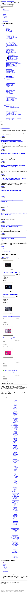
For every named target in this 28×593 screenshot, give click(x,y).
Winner (15, 508)
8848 (15, 402)
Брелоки (7, 28)
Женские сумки (9, 84)
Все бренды (3, 257)
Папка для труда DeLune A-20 (11, 372)
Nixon (15, 463)
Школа (4, 105)
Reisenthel (15, 479)
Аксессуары (5, 25)
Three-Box (15, 494)
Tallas (15, 489)
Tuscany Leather (15, 500)
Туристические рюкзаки (11, 74)
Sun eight (15, 487)
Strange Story (15, 486)
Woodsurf (15, 509)
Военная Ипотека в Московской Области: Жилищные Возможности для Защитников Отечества (13, 179)
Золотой (15, 531)
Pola (15, 471)
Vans (15, 503)
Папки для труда (9, 108)
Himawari (15, 441)
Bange (15, 411)
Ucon (15, 501)
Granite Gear (15, 434)
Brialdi (15, 415)
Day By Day (15, 421)
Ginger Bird (15, 433)
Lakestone (15, 447)
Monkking (15, 459)
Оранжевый (15, 539)
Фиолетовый (15, 553)
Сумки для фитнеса (10, 99)
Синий (15, 551)
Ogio (15, 466)
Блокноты (8, 26)
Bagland (15, 410)
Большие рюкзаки (10, 35)
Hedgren (15, 438)
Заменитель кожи (15, 528)
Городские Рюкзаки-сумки (12, 37)
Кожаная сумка (9, 87)
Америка (15, 516)
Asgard (15, 406)
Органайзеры (9, 31)
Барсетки (8, 79)
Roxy (15, 480)
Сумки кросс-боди (10, 100)
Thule (15, 495)
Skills (15, 482)
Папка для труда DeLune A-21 (11, 359)
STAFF (15, 483)
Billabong (15, 412)
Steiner (15, 484)
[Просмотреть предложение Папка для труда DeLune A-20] (10, 370)
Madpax (15, 452)
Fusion (15, 431)
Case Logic (15, 418)
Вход (4, 9)
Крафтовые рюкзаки (10, 50)
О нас (4, 14)
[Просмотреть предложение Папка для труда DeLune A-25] (8, 269)
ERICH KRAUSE (15, 425)
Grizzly (15, 435)
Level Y (15, 449)
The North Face (15, 491)
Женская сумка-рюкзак (11, 44)
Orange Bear (15, 467)
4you (15, 401)
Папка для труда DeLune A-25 (11, 272)
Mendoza (15, 455)
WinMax (15, 507)
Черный (15, 556)
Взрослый (15, 523)
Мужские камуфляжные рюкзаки (13, 60)
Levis (15, 450)
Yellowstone (15, 511)
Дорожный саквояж (10, 83)
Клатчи (7, 86)
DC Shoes (15, 422)
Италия (7, 257)
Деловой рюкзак (9, 38)
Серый (15, 550)
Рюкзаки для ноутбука (11, 67)
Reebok (15, 477)
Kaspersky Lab (15, 443)
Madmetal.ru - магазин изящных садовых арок (11, 190)
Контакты (5, 19)
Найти (2, 7)
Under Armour (15, 502)
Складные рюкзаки (10, 70)
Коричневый (15, 535)
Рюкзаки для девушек (13, 56)
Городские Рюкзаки (10, 36)
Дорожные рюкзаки (10, 42)
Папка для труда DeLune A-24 (11, 294)
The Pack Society (15, 493)
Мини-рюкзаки (9, 51)
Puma (15, 475)
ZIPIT (15, 514)
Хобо (7, 102)
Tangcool (15, 490)
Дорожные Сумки (10, 81)
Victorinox (15, 504)
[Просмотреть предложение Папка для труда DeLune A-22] (8, 335)
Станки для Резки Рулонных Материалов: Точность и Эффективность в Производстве (13, 238)
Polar (15, 473)
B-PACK (15, 408)
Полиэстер (15, 543)
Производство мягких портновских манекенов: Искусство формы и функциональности (12, 226)
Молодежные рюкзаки (11, 52)
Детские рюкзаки (9, 41)
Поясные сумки (9, 93)
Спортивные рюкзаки (10, 72)
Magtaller (15, 453)
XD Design (15, 510)
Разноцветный (15, 544)
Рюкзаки (5, 33)
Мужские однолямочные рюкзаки (13, 63)
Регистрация (6, 10)
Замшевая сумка (9, 85)
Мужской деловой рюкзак (11, 66)
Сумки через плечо (10, 101)
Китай (15, 533)
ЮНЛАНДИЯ (15, 557)
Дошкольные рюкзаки (10, 43)
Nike (15, 462)
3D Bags (15, 400)
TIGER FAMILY (15, 496)
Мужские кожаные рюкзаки (12, 62)
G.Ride (15, 432)
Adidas (15, 405)
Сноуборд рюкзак (10, 71)
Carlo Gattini (15, 417)
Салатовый (15, 547)
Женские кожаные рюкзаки (12, 45)
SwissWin (15, 488)
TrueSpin (15, 498)
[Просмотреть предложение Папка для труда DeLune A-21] (8, 357)
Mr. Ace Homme (15, 460)
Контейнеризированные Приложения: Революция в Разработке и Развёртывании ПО (13, 166)
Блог (4, 15)
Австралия (15, 515)
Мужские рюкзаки (10, 64)
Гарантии (5, 16)
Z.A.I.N (15, 512)
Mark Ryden (15, 454)
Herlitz (15, 439)
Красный (15, 536)
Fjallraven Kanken (15, 429)
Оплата (4, 18)
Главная (5, 12)
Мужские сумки (9, 91)
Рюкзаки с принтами (13, 58)
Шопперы (8, 104)
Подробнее (3, 136)
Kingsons (15, 445)
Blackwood (15, 413)
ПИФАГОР (15, 542)
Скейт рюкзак (9, 69)
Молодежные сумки (10, 90)
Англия (15, 517)
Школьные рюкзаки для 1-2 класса (13, 114)
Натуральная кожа (15, 537)
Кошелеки (8, 29)
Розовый (15, 545)
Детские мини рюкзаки (11, 39)
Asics (15, 407)
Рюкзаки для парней (12, 57)
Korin (15, 446)
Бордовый (15, 522)
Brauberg (15, 414)
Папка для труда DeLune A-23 (11, 316)
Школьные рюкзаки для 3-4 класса (13, 115)
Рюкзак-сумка (11, 55)
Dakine (15, 420)
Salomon (15, 481)
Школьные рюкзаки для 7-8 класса (13, 118)
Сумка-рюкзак (9, 73)
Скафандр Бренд (15, 552)
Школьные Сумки (10, 119)
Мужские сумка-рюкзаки (11, 65)
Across (15, 404)
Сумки (4, 78)
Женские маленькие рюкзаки (12, 46)
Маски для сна (9, 30)
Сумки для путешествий (11, 98)
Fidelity (15, 428)
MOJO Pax (15, 457)
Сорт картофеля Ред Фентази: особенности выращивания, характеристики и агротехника (12, 140)
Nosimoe (15, 464)
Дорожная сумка (9, 80)
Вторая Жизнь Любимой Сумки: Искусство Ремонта (13, 153)
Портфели (8, 92)
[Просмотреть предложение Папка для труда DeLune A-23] (8, 313)
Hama (15, 436)
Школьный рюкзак (12, 59)
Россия (15, 546)
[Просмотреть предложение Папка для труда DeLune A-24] (8, 291)
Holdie (15, 442)
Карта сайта (5, 21)
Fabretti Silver (15, 427)
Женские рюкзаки (10, 48)
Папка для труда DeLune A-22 (11, 338)
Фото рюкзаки (9, 76)
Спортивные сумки (10, 94)
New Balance (15, 461)
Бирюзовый (15, 521)
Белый (15, 519)
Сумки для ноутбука (10, 97)
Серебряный (15, 549)
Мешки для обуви (10, 88)
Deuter (15, 424)
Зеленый (15, 530)
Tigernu (15, 497)
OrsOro (15, 468)
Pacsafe (15, 469)
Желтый (15, 526)
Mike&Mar (15, 456)
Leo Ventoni (15, 448)
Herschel (15, 440)
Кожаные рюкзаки (10, 49)
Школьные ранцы (10, 112)
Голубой (15, 525)
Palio (15, 470)
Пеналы (7, 32)
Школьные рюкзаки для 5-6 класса (13, 117)
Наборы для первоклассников (12, 107)
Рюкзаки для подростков (11, 111)
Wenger (15, 505)
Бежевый (15, 518)
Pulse (15, 474)
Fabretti (15, 426)
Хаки (15, 555)
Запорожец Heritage (15, 529)
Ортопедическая (15, 540)
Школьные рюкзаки (10, 113)
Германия (15, 524)
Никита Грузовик (15, 538)
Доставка (5, 17)
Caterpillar (15, 419)
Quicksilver (15, 476)
